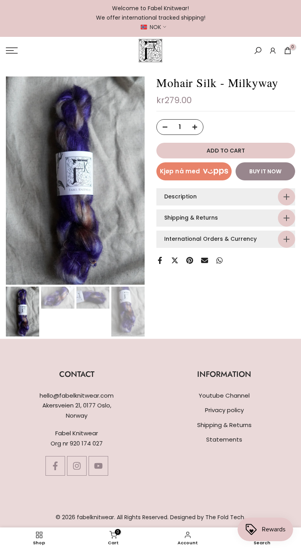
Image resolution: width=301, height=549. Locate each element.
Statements (224, 439)
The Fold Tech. (225, 517)
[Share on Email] (204, 260)
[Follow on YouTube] (98, 466)
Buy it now (265, 171)
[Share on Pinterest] (189, 260)
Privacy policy (224, 410)
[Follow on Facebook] (55, 466)
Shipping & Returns (224, 425)
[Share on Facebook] (159, 260)
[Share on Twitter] (174, 260)
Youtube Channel (224, 395)
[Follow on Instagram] (77, 466)
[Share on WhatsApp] (219, 260)
